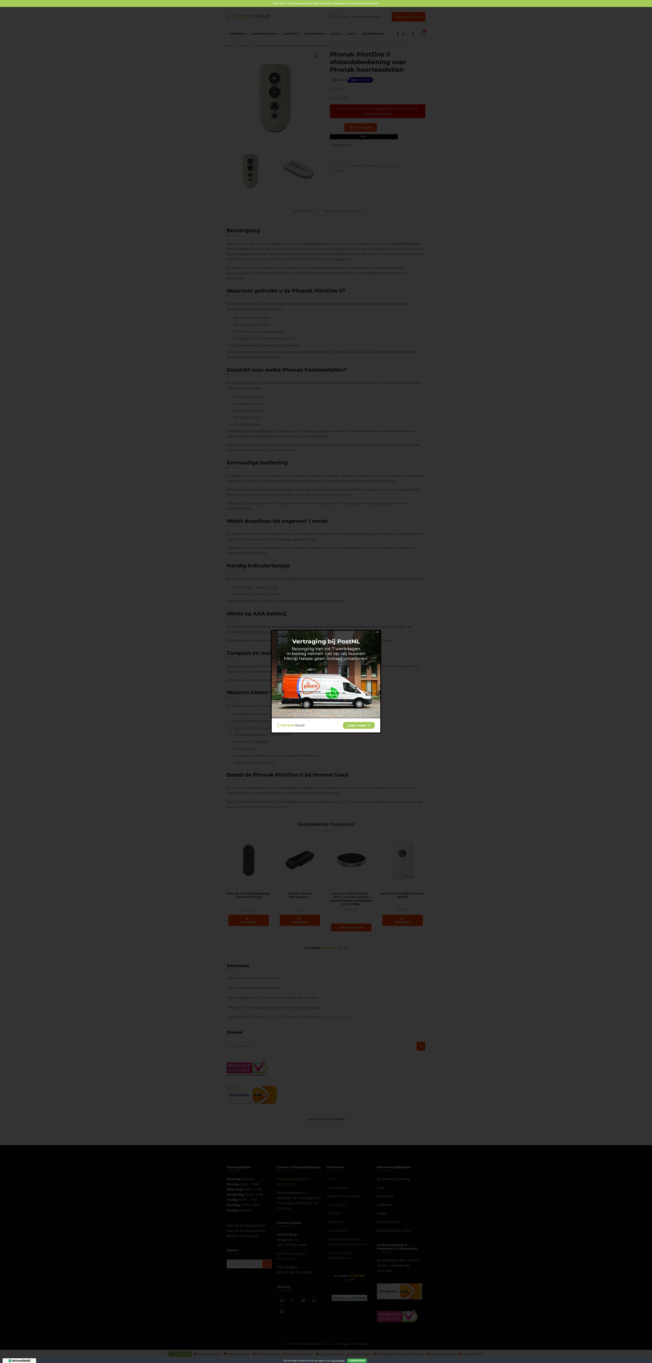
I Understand (357, 1360)
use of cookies (338, 1360)
